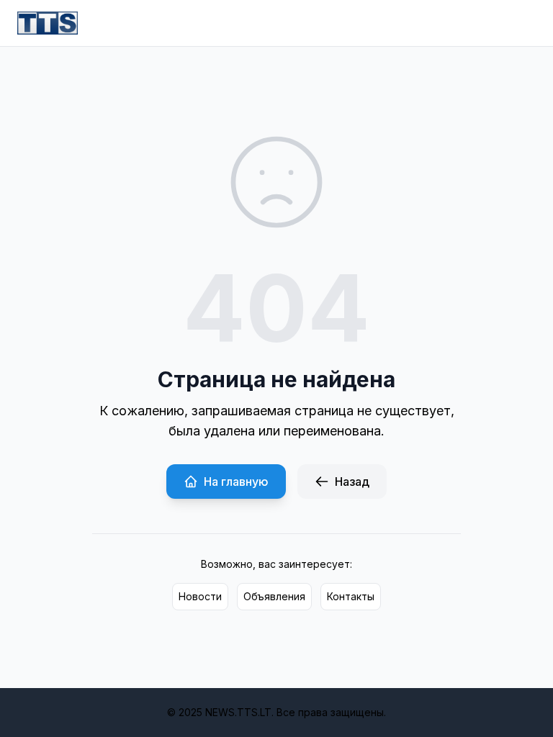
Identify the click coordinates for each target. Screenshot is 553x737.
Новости (200, 596)
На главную (236, 481)
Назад (352, 481)
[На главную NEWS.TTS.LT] (47, 23)
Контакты (350, 596)
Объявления (274, 596)
